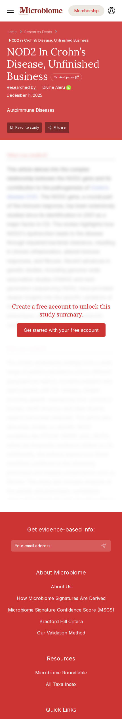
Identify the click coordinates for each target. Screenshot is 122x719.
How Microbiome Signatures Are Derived (61, 598)
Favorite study (27, 127)
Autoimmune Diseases (30, 110)
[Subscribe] (103, 546)
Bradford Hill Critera (61, 621)
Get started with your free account (61, 330)
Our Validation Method (61, 633)
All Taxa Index (61, 684)
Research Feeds (38, 31)
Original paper (64, 77)
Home (12, 31)
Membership (86, 10)
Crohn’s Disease (38, 40)
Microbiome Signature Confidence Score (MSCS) (61, 610)
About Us (61, 586)
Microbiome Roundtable (61, 672)
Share (59, 127)
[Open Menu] (10, 11)
